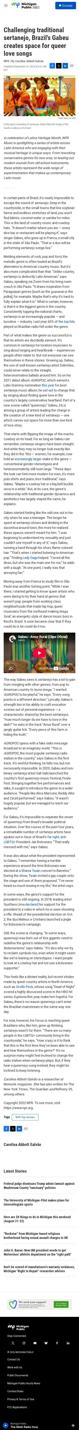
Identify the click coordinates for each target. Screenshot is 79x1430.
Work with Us (14, 1367)
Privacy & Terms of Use (20, 1399)
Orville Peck (24, 987)
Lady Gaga (30, 558)
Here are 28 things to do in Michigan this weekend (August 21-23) (37, 1219)
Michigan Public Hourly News (23, 1383)
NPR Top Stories (25, 1117)
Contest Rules (15, 1391)
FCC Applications (17, 1407)
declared (31, 904)
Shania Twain (31, 871)
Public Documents (17, 1375)
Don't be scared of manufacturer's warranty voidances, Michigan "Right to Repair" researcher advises (39, 1269)
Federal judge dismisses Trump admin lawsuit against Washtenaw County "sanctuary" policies (39, 1186)
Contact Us (13, 1359)
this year (48, 385)
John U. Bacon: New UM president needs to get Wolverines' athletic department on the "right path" (37, 1252)
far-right (53, 837)
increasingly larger (28, 459)
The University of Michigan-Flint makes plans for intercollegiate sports (36, 1202)
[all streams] (74, 1425)
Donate (67, 5)
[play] (5, 1425)
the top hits (66, 322)
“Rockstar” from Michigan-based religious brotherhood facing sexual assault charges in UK (36, 1236)
